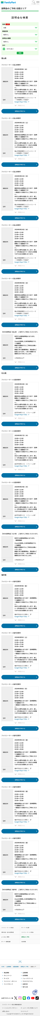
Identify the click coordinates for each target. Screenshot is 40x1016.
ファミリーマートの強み (27, 932)
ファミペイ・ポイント (10, 981)
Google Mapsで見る (21, 102)
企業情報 (9, 966)
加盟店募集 (16, 966)
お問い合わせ (5, 1011)
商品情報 (6, 973)
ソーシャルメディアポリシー (10, 1008)
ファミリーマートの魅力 (7, 927)
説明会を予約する (20, 111)
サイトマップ (24, 1011)
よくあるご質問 (5, 937)
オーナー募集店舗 (5, 941)
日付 (3, 45)
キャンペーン (8, 975)
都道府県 (5, 31)
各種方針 (25, 984)
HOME (2, 966)
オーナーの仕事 (25, 927)
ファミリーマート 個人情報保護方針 (12, 1004)
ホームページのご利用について (29, 1008)
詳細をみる (21, 105)
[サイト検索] (33, 2)
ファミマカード (8, 984)
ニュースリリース (28, 978)
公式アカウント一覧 (7, 998)
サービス (6, 978)
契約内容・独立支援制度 (7, 932)
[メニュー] (38, 2)
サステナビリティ (28, 981)
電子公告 (25, 987)
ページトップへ (20, 961)
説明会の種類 (6, 38)
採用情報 (25, 975)
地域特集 (23, 941)
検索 (20, 53)
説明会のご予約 (24, 966)
